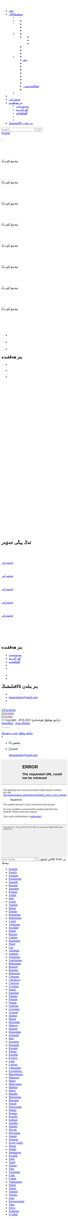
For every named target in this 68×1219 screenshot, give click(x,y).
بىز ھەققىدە (15, 102)
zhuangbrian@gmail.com (23, 697)
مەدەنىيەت (22, 106)
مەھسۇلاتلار (16, 14)
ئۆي (11, 10)
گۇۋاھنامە (22, 113)
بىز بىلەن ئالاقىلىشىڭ (21, 123)
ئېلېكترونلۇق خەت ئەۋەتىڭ (17, 733)
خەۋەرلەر (14, 99)
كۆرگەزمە (22, 109)
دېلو (25, 60)
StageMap (7, 723)
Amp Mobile (22, 723)
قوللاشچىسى (31, 86)
